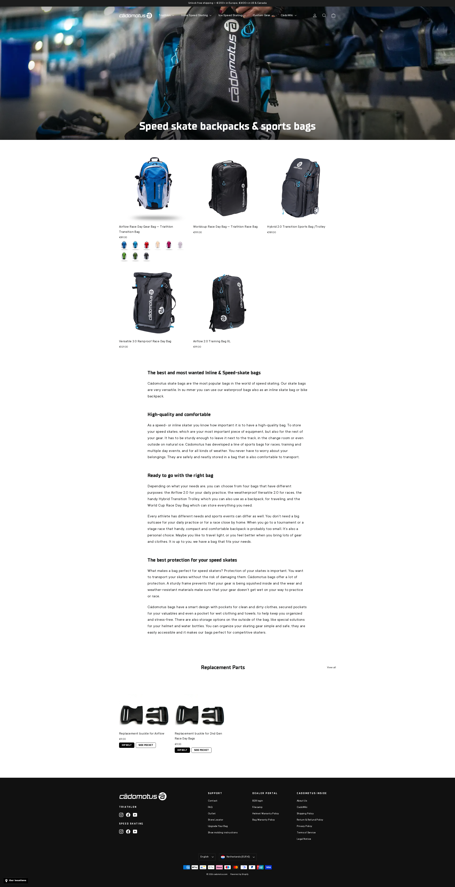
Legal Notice (304, 839)
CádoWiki (287, 15)
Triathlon (165, 15)
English (204, 857)
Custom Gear (262, 15)
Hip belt (127, 744)
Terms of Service (306, 833)
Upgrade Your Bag (218, 826)
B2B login (257, 801)
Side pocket (145, 744)
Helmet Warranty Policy (265, 814)
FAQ (210, 807)
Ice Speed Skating (230, 15)
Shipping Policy (305, 814)
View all (331, 667)
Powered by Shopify (239, 874)
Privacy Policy (304, 826)
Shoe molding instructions (222, 833)
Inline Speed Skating (194, 15)
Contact (213, 801)
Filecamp (257, 807)
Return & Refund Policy (310, 820)
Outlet (212, 814)
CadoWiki (302, 807)
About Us (302, 801)
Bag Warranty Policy (263, 820)
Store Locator (215, 820)
